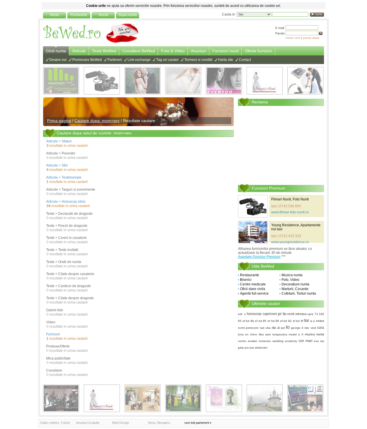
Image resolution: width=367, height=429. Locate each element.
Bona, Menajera (159, 422)
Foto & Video (173, 51)
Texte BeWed (104, 51)
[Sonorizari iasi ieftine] (305, 80)
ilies (261, 334)
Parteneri (115, 60)
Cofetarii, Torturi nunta (299, 293)
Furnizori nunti (225, 51)
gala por (243, 347)
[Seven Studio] (142, 80)
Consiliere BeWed (138, 51)
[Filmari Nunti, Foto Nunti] (102, 80)
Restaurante (249, 275)
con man (305, 341)
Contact (245, 60)
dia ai (275, 327)
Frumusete (79, 15)
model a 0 (296, 334)
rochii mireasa (297, 314)
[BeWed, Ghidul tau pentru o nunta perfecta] (91, 42)
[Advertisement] (281, 145)
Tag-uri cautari (167, 60)
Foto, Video (290, 280)
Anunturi (198, 51)
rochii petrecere (248, 327)
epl (283, 327)
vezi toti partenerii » (197, 422)
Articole (79, 51)
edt (240, 314)
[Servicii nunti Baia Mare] (265, 80)
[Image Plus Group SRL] (224, 398)
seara (320, 320)
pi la (282, 313)
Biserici (245, 280)
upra (310, 314)
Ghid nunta (56, 51)
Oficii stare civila (252, 289)
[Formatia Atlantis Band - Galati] (61, 398)
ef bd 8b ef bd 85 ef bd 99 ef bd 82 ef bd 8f (273, 320)
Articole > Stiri (57, 165)
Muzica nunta (292, 275)
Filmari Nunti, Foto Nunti (290, 199)
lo (288, 327)
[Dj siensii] (305, 398)
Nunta (103, 15)
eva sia (319, 341)
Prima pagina (59, 120)
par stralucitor (259, 347)
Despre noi (58, 60)
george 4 (297, 327)
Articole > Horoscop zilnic (66, 202)
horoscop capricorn (262, 314)
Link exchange (139, 60)
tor (306, 320)
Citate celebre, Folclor (55, 422)
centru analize (247, 341)
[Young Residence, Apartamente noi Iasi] (253, 232)
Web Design (120, 422)
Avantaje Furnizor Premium (259, 257)
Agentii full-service (254, 293)
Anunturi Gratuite (87, 422)
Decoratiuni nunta (295, 284)
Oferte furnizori (258, 51)
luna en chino (247, 334)
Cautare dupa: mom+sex (97, 120)
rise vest (310, 327)
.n (244, 314)
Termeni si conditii (198, 60)
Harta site (225, 60)
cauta (318, 14)
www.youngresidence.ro (290, 242)
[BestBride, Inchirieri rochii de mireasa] (183, 80)
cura (320, 328)
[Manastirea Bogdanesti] (265, 398)
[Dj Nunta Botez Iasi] (61, 80)
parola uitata (311, 37)
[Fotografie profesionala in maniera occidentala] (142, 398)
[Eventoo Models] (224, 80)
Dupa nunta (127, 15)
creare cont (292, 37)
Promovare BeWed (87, 60)
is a (312, 320)
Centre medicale (253, 284)
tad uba (265, 327)
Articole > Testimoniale (63, 177)
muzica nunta (314, 334)
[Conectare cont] (321, 33)
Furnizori (53, 334)
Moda (54, 15)
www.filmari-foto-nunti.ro (290, 212)
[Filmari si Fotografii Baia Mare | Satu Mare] (183, 398)
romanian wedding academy (278, 341)
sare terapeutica (276, 334)
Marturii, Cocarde (295, 289)
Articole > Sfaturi (59, 141)
